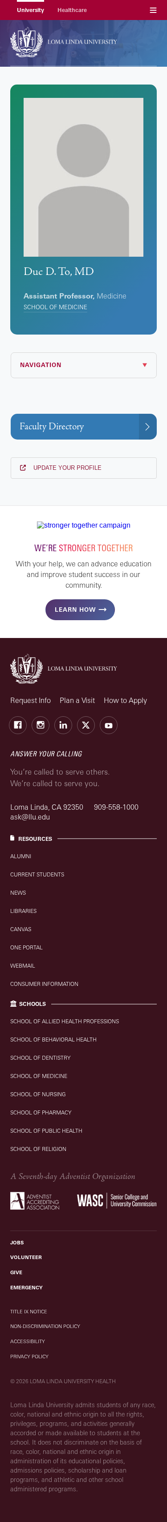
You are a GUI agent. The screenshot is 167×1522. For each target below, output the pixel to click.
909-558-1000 (116, 807)
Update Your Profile (67, 467)
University (30, 10)
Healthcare (72, 10)
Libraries (23, 911)
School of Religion (38, 1149)
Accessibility (27, 1341)
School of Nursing (38, 1094)
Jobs (17, 1242)
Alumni (20, 856)
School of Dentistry (40, 1057)
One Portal (26, 947)
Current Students (37, 874)
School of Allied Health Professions (64, 1021)
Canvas (20, 929)
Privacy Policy (29, 1356)
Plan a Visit (77, 700)
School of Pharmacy (40, 1112)
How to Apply (125, 700)
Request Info (30, 700)
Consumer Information (44, 984)
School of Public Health (46, 1130)
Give (16, 1272)
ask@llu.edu (30, 816)
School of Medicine (55, 307)
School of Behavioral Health (53, 1039)
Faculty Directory (52, 426)
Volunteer (26, 1257)
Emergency (26, 1287)
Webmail (22, 965)
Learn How (75, 609)
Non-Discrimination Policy (45, 1326)
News (18, 892)
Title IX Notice (28, 1311)
